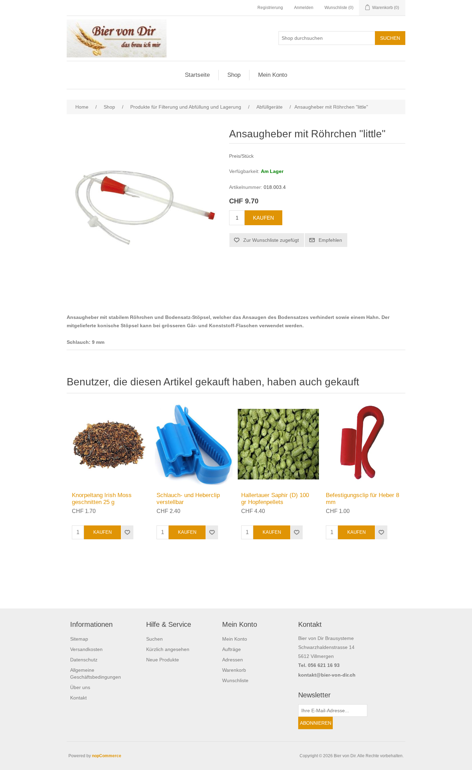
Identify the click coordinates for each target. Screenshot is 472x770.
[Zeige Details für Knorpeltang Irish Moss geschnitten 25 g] (109, 444)
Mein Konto (272, 75)
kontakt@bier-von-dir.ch (327, 675)
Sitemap (79, 639)
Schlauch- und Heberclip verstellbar (188, 498)
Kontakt (78, 697)
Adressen (232, 659)
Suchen (154, 639)
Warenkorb (234, 670)
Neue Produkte (162, 659)
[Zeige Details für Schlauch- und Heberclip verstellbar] (193, 444)
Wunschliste (235, 680)
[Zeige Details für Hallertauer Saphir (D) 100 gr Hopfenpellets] (278, 444)
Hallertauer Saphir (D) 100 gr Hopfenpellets (275, 498)
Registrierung (270, 7)
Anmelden (303, 7)
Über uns (80, 687)
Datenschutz (83, 659)
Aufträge (231, 649)
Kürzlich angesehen (167, 649)
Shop (233, 75)
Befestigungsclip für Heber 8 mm (362, 498)
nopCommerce (106, 755)
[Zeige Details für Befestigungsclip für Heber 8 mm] (363, 444)
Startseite (197, 75)
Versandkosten (86, 649)
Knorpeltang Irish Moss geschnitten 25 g (102, 498)
